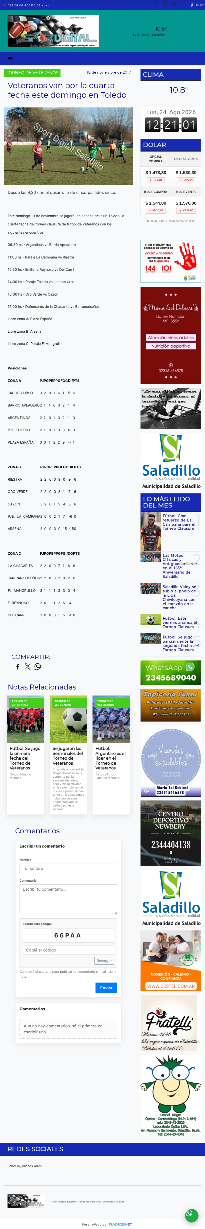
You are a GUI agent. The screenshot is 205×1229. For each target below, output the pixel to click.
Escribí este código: (37, 924)
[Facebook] (184, 5)
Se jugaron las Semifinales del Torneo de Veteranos (68, 756)
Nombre (25, 860)
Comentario (28, 880)
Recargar (104, 961)
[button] (158, 5)
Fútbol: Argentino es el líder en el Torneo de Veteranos (111, 758)
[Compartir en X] (28, 667)
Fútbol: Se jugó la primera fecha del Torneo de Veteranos (25, 758)
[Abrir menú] (10, 58)
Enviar (106, 987)
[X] (176, 5)
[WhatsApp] (167, 5)
